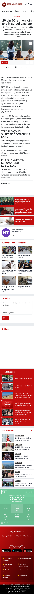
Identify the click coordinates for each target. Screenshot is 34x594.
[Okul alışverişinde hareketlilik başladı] (9, 250)
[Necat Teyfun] (6, 232)
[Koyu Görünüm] (26, 4)
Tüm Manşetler (24, 570)
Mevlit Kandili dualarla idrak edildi (21, 457)
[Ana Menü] (31, 4)
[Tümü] (31, 431)
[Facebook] (10, 546)
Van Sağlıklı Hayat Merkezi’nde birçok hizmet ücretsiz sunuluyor (23, 484)
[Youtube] (20, 546)
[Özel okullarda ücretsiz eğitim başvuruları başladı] (9, 264)
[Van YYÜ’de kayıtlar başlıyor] (25, 250)
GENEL (25, 11)
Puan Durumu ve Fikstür (9, 571)
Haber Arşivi (23, 575)
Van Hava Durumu (25, 558)
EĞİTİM (17, 17)
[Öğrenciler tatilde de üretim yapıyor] (25, 281)
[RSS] (23, 546)
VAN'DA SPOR (6, 11)
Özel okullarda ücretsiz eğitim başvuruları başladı (9, 271)
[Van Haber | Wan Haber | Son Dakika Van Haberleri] (12, 4)
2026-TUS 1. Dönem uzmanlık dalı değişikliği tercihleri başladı (8, 289)
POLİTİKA (18, 444)
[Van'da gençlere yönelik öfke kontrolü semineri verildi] (25, 264)
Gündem (17, 453)
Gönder (5, 318)
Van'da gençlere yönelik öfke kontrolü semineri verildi (25, 271)
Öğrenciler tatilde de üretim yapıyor (24, 287)
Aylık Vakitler (6, 523)
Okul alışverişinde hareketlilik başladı (7, 256)
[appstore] (6, 551)
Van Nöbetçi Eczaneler (7, 559)
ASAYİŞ (17, 471)
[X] (13, 546)
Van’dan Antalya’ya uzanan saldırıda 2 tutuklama (23, 475)
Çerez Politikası (15, 584)
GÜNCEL (17, 11)
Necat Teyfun (10, 67)
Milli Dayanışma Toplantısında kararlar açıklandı (22, 448)
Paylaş (5, 62)
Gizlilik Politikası (25, 584)
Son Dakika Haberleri (7, 576)
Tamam (23, 591)
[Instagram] (17, 546)
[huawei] (28, 551)
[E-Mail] (13, 235)
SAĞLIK (17, 480)
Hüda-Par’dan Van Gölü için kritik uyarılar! (23, 466)
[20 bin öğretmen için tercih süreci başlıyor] (17, 50)
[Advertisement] (17, 349)
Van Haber (18, 462)
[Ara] (29, 4)
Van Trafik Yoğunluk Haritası (23, 565)
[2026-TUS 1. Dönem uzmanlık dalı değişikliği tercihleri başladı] (9, 281)
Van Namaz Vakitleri (7, 565)
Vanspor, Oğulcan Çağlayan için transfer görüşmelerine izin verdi (23, 439)
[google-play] (17, 551)
